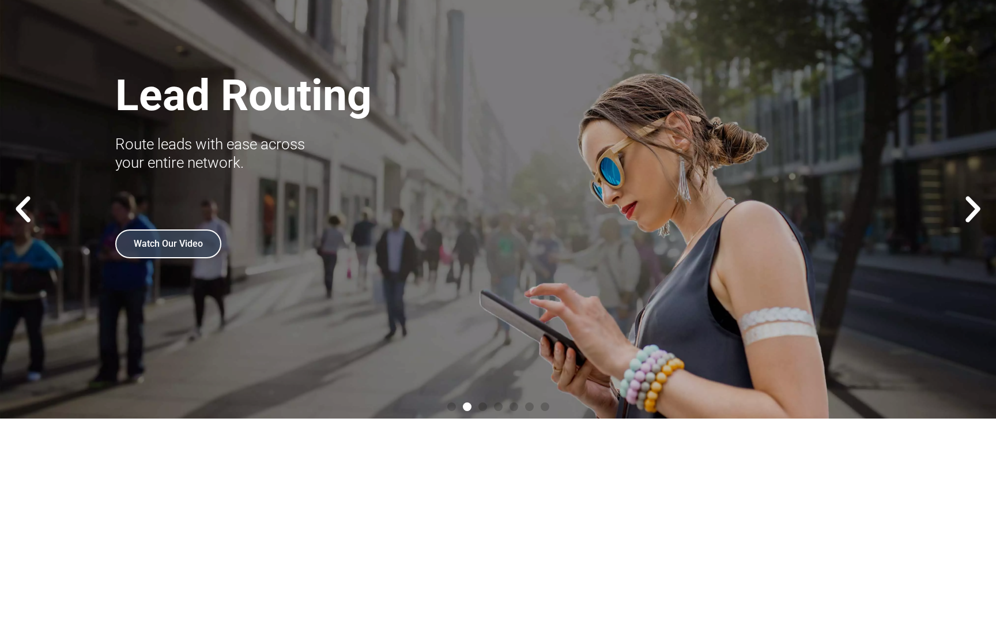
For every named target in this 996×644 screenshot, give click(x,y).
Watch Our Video (168, 243)
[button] (23, 209)
